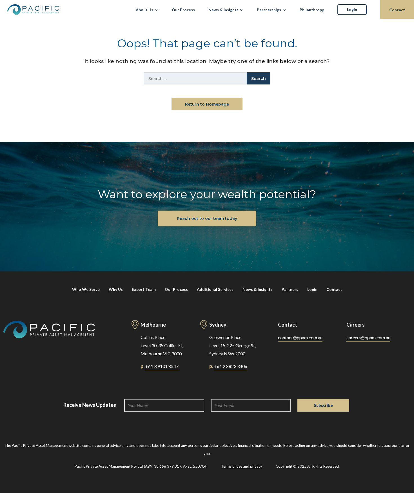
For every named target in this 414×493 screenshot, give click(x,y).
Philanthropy (312, 9)
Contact (397, 9)
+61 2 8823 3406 (230, 366)
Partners (290, 289)
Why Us (116, 289)
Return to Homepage (207, 104)
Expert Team (144, 289)
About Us (144, 9)
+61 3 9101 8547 (162, 366)
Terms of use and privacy (241, 466)
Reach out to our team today (207, 218)
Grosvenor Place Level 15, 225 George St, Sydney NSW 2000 (232, 345)
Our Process (183, 9)
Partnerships (269, 9)
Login (352, 9)
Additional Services (215, 289)
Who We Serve (86, 289)
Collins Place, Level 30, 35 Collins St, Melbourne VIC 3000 (162, 345)
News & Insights (223, 9)
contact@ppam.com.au (300, 337)
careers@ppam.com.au (368, 337)
